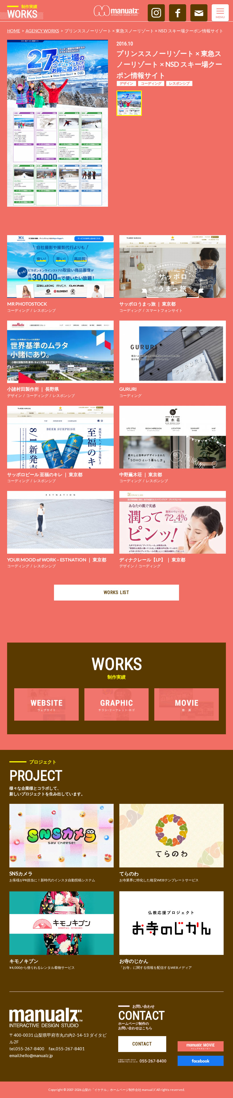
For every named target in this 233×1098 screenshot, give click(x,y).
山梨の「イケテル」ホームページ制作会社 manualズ (119, 1089)
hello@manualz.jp (36, 1055)
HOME (13, 30)
